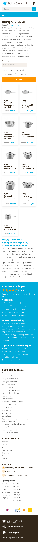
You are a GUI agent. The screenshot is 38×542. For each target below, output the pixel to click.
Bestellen (5, 441)
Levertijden (6, 427)
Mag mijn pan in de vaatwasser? (16, 354)
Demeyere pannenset (10, 382)
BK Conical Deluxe (9, 376)
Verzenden (6, 447)
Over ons (5, 453)
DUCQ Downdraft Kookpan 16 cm (27, 135)
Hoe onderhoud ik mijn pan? (15, 348)
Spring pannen (8, 407)
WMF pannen (7, 410)
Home (4, 25)
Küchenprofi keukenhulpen (12, 402)
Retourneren (7, 450)
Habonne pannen (8, 384)
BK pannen (6, 373)
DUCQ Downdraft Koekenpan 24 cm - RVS (10, 104)
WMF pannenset (8, 413)
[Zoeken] (34, 9)
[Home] (14, 3)
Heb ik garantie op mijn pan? (15, 351)
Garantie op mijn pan (10, 416)
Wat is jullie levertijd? (12, 357)
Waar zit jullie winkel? (12, 360)
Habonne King (7, 387)
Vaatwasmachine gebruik (12, 430)
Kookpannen (7, 396)
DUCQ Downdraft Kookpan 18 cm (10, 166)
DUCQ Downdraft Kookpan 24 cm (10, 196)
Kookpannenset (8, 399)
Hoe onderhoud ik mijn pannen (14, 424)
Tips (3, 456)
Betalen (5, 444)
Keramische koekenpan (11, 393)
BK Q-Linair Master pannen (12, 379)
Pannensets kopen (9, 404)
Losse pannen (14, 25)
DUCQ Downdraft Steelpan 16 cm (10, 228)
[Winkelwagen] (34, 3)
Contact (5, 459)
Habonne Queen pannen (11, 390)
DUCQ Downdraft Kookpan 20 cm (27, 166)
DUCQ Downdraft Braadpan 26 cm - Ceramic (26, 197)
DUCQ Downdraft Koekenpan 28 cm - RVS (27, 104)
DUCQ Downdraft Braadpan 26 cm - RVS (9, 136)
